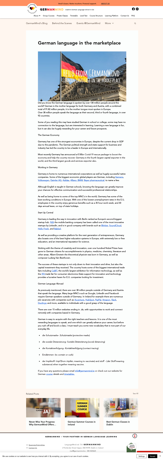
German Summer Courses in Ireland (81, 423)
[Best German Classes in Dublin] (121, 407)
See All (135, 393)
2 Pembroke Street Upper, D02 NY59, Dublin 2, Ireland (82, 448)
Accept (152, 456)
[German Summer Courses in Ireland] (82, 407)
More (108, 23)
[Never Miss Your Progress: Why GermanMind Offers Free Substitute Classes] (43, 407)
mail (71, 451)
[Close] (160, 456)
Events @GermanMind (88, 23)
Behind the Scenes (62, 23)
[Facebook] (133, 9)
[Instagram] (137, 9)
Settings (142, 456)
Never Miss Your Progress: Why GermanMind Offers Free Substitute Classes (42, 423)
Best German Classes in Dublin (118, 423)
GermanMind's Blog (36, 23)
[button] (135, 23)
